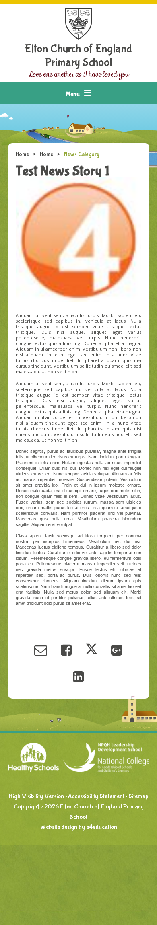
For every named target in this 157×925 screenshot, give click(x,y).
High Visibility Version (36, 796)
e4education (101, 827)
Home (22, 154)
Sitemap (138, 796)
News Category (81, 154)
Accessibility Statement (96, 796)
